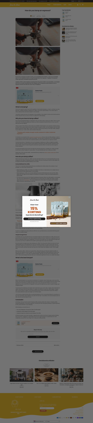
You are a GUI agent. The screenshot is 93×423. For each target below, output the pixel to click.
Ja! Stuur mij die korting (34, 219)
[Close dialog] (69, 197)
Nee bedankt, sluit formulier (34, 221)
